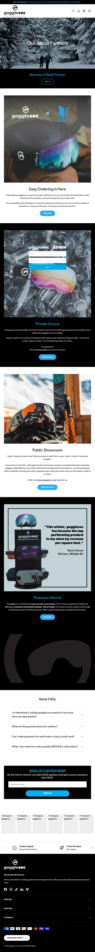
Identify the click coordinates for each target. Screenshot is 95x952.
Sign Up (47, 81)
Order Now (47, 213)
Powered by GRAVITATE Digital (26, 946)
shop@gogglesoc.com (46, 480)
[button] (84, 11)
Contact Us (48, 617)
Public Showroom (47, 487)
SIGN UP (47, 793)
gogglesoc (12, 946)
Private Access (47, 357)
